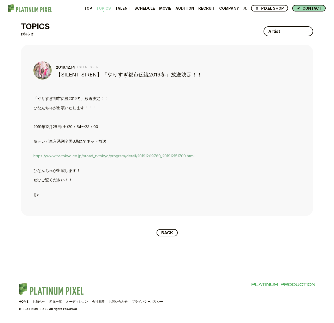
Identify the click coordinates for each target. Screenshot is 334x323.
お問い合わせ (118, 301)
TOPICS (103, 8)
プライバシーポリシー (147, 301)
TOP (88, 8)
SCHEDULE (144, 8)
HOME (23, 301)
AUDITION (184, 8)
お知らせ (39, 301)
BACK (167, 232)
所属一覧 (55, 301)
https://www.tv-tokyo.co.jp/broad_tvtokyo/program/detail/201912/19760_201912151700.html (113, 155)
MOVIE (165, 8)
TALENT (122, 8)
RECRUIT (206, 8)
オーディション (77, 301)
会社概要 (98, 301)
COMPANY (229, 8)
